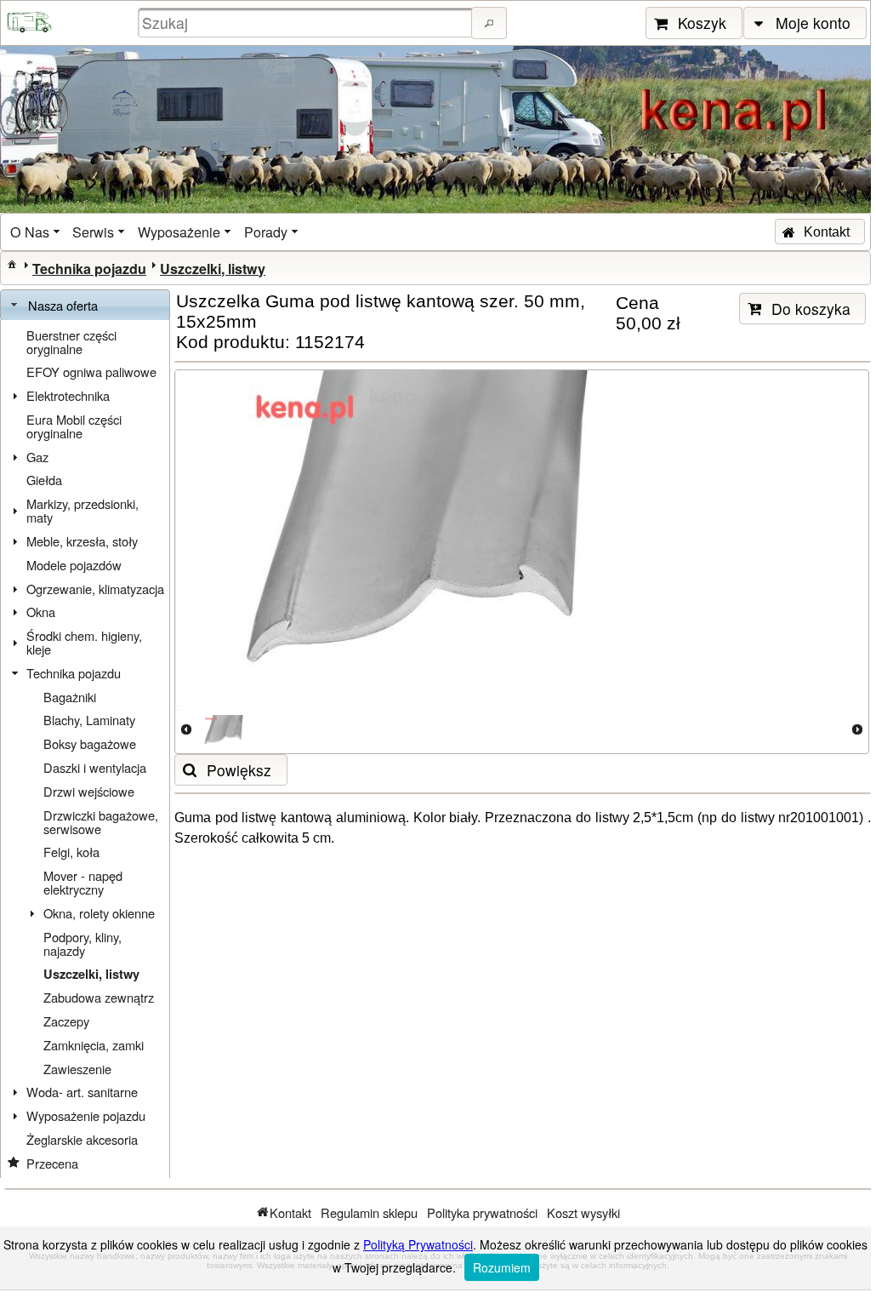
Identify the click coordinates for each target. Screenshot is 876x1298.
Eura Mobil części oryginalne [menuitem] (74, 426)
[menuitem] (36, 232)
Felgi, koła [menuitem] (71, 852)
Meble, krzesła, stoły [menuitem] (82, 541)
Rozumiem (502, 1267)
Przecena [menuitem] (52, 1163)
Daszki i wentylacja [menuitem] (94, 767)
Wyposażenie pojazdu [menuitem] (85, 1115)
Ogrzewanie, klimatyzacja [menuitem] (95, 589)
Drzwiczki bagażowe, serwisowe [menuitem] (100, 822)
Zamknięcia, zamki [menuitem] (93, 1045)
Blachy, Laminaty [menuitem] (89, 720)
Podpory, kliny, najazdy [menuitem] (82, 943)
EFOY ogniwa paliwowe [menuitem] (91, 371)
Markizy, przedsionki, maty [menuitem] (82, 510)
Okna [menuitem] (40, 611)
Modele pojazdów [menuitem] (74, 565)
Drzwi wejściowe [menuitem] (88, 791)
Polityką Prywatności (418, 1244)
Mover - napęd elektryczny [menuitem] (82, 882)
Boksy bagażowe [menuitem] (89, 743)
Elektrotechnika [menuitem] (68, 395)
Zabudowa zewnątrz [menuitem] (98, 997)
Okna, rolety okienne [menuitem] (99, 913)
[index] (12, 264)
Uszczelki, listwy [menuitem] (91, 974)
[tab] (85, 305)
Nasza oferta (63, 305)
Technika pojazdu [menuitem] (73, 673)
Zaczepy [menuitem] (66, 1021)
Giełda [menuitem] (44, 480)
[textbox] (307, 22)
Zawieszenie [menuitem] (77, 1069)
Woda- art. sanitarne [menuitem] (82, 1092)
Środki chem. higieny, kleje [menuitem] (84, 642)
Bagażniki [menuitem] (69, 697)
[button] (489, 23)
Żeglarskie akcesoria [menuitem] (82, 1139)
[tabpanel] (85, 749)
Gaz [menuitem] (37, 457)
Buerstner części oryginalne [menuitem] (71, 341)
